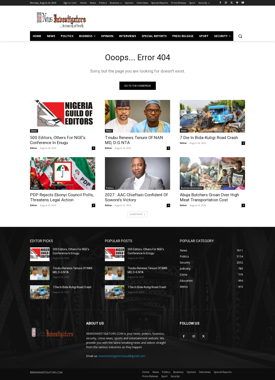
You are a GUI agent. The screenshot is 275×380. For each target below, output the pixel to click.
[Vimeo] (237, 3)
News (34, 130)
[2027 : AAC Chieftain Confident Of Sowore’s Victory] (137, 173)
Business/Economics (191, 188)
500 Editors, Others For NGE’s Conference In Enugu (57, 140)
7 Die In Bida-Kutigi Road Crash (209, 137)
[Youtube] (242, 3)
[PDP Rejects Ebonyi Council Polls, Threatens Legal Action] (62, 173)
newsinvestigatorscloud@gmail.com (121, 356)
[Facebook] (220, 3)
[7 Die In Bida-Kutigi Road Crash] (212, 116)
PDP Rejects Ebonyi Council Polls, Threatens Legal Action (62, 197)
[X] (231, 3)
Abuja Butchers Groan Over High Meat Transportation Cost (209, 197)
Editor (33, 148)
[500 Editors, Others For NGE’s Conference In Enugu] (62, 116)
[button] (240, 36)
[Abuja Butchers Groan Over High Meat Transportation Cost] (212, 173)
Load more (136, 214)
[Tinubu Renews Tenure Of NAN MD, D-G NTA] (137, 116)
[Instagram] (226, 3)
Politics (35, 188)
